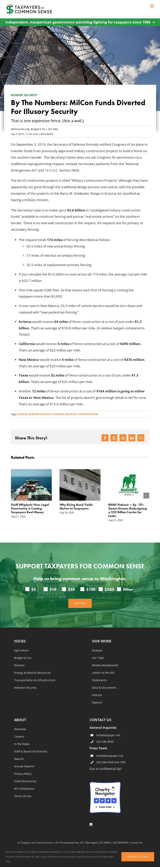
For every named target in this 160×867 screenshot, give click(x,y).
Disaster (19, 665)
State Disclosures (25, 781)
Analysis (97, 650)
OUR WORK (101, 641)
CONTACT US (100, 719)
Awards (19, 759)
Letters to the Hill (103, 673)
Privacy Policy (22, 774)
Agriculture (21, 650)
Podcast (97, 695)
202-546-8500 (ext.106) (110, 762)
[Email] (140, 437)
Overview (20, 729)
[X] (113, 437)
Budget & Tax (38, 129)
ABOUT (20, 720)
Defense (58, 414)
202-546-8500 (105, 741)
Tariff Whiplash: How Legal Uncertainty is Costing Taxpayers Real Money (30, 508)
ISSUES (20, 641)
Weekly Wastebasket (105, 665)
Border (22, 414)
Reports (97, 702)
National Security (20, 129)
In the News (22, 744)
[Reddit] (122, 437)
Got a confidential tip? (106, 769)
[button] (14, 496)
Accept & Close (137, 856)
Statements (99, 680)
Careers (19, 736)
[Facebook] (104, 437)
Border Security (40, 414)
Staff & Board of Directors (30, 751)
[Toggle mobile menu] (152, 6)
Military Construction (81, 414)
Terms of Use (22, 796)
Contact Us (136, 842)
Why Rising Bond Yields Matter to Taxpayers (76, 506)
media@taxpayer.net (109, 756)
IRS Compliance (24, 788)
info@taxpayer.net (108, 735)
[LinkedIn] (131, 437)
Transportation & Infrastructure (34, 680)
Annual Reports (24, 766)
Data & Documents (104, 687)
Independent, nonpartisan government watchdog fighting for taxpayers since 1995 (77, 22)
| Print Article (45, 133)
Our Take (53, 129)
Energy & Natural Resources (32, 673)
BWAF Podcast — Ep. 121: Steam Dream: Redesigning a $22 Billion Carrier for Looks (127, 510)
